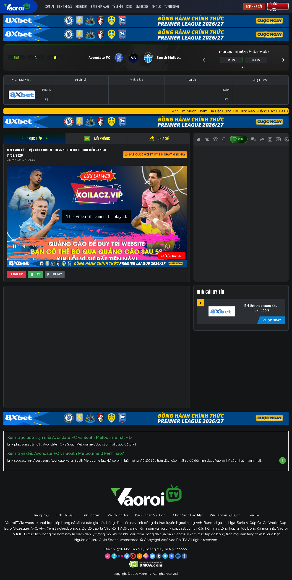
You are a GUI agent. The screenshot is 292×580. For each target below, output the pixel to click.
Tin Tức (156, 6)
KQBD (129, 6)
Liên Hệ (253, 515)
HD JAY (57, 274)
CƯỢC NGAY (272, 320)
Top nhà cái (253, 6)
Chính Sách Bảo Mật (188, 515)
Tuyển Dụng (171, 6)
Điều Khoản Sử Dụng (150, 515)
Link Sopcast (91, 515)
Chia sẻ (163, 138)
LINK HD (17, 274)
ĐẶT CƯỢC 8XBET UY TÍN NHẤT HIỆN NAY (157, 154)
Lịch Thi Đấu (64, 6)
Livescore (142, 6)
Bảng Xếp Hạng (100, 6)
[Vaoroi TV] (21, 6)
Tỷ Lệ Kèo (117, 6)
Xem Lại (49, 6)
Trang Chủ (41, 515)
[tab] (34, 138)
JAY (37, 274)
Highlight (82, 6)
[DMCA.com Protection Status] (146, 564)
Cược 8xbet (274, 6)
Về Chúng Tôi (118, 515)
